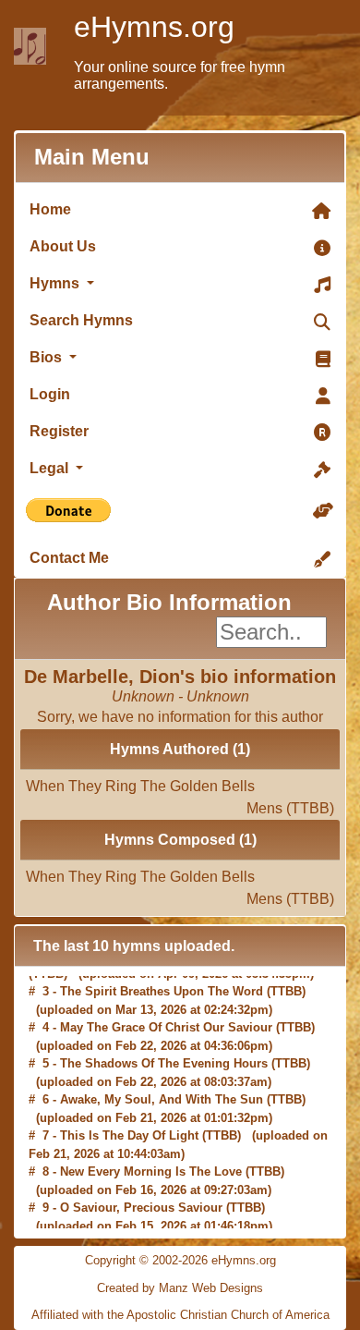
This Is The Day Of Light (129, 1129)
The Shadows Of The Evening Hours (164, 1057)
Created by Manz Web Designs (180, 1288)
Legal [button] (51, 468)
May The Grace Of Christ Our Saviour (166, 1021)
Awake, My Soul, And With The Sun (161, 1093)
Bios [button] (48, 357)
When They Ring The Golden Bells (180, 790)
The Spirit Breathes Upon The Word (161, 985)
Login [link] (50, 394)
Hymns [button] (56, 283)
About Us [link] (63, 246)
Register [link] (59, 431)
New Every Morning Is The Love (151, 1165)
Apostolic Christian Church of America (228, 1315)
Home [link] (50, 209)
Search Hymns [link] (81, 320)
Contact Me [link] (69, 558)
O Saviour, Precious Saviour (141, 1201)
